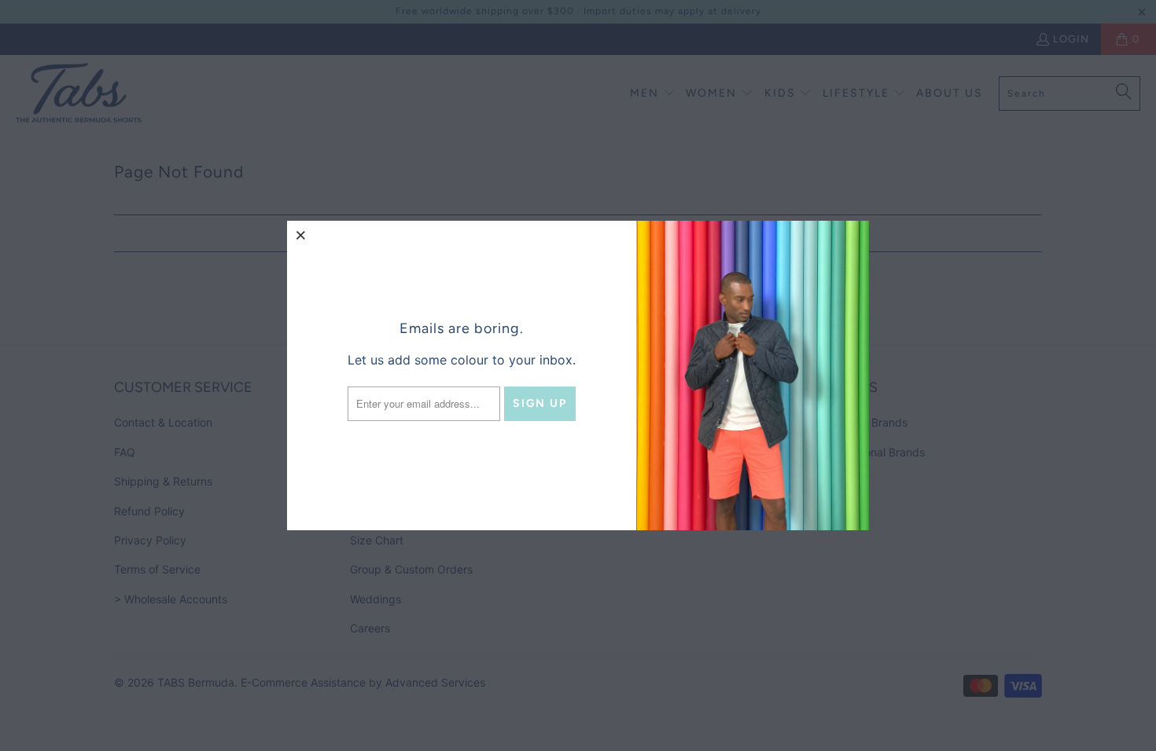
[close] (301, 235)
